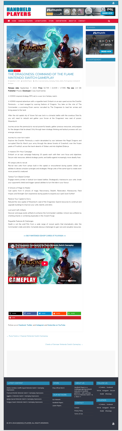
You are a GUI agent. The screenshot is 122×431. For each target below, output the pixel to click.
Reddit (102, 394)
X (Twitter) (102, 387)
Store (51, 21)
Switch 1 (17, 71)
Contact (81, 21)
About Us (72, 21)
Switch (61, 81)
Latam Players (56, 405)
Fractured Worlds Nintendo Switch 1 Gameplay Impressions (25, 393)
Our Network (61, 21)
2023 (36, 81)
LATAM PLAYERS (41, 21)
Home (14, 21)
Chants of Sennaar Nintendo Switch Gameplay (64, 344)
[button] (15, 313)
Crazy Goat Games (43, 81)
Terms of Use (78, 414)
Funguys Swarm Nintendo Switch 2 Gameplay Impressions (25, 402)
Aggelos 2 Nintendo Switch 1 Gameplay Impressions (23, 396)
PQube (57, 81)
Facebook (22, 325)
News (10, 71)
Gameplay (52, 81)
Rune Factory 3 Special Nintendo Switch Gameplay (27, 336)
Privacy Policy (78, 411)
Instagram (105, 390)
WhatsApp (108, 394)
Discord (112, 390)
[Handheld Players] (9, 21)
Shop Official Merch (58, 388)
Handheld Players (25, 21)
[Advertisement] (100, 75)
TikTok (99, 390)
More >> (78, 397)
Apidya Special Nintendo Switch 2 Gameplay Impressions (24, 399)
